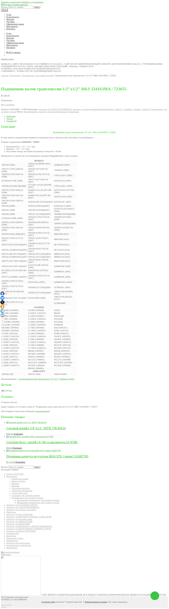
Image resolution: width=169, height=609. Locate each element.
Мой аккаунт (12, 26)
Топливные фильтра (21, 488)
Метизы (15, 483)
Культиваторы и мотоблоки (18, 545)
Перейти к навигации (11, 2)
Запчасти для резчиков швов (19, 519)
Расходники (15, 75)
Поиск (36, 7)
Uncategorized (12, 533)
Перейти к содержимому (32, 2)
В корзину (18, 434)
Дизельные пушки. (14, 538)
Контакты (10, 29)
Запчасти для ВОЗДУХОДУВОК (21, 531)
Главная (4, 75)
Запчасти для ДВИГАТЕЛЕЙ (19, 522)
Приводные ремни (20, 479)
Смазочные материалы (22, 491)
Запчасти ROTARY (15, 474)
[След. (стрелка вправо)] (5, 607)
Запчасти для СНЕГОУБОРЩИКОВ (55, 109)
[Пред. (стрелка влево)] (2, 607)
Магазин (10, 19)
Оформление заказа (15, 24)
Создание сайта (48, 602)
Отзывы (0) (11, 121)
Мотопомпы (11, 548)
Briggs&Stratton (30, 112)
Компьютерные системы (96, 602)
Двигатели (11, 512)
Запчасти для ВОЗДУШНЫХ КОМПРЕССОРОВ (28, 529)
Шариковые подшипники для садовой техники (38, 503)
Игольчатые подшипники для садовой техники (38, 500)
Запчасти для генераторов (18, 543)
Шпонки (15, 486)
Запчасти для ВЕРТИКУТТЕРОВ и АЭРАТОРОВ (28, 517)
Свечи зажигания (19, 493)
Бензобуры (11, 536)
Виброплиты (12, 541)
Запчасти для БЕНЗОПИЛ (18, 524)
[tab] (87, 116)
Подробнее (20, 462)
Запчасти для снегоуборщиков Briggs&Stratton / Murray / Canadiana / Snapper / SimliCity (111, 109)
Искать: (4, 7)
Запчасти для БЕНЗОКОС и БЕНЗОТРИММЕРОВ (29, 526)
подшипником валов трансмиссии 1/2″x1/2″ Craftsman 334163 (46, 379)
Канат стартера (18, 481)
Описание (10, 116)
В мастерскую (12, 17)
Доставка (10, 22)
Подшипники (73, 112)
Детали (9, 119)
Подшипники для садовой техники (38, 75)
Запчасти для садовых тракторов (21, 510)
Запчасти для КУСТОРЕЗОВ (19, 514)
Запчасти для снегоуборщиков (52, 112)
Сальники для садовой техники (26, 495)
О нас (8, 14)
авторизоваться (43, 411)
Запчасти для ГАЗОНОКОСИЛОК (21, 505)
